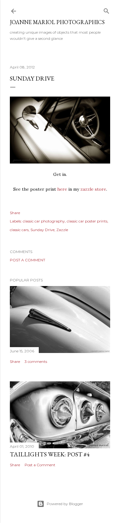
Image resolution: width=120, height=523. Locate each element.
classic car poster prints (87, 221)
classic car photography (44, 221)
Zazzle (62, 229)
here (62, 189)
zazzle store (93, 189)
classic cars (19, 229)
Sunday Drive (42, 229)
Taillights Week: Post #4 (50, 454)
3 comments (36, 361)
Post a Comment (27, 260)
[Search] (106, 10)
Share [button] (15, 212)
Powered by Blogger (65, 503)
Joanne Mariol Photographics (57, 22)
